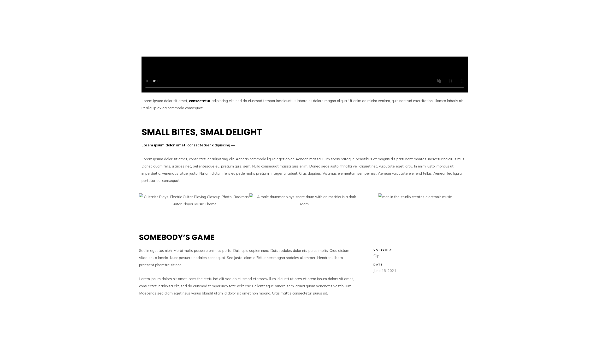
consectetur (200, 100)
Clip (376, 256)
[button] (148, 213)
